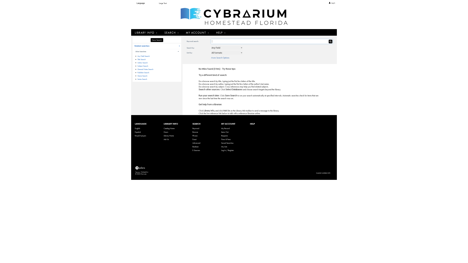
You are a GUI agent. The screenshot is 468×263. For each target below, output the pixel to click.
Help (252, 123)
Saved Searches (227, 143)
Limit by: (190, 53)
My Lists (224, 146)
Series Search (142, 79)
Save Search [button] (157, 40)
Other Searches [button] (140, 51)
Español (138, 132)
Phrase (195, 135)
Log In (333, 3)
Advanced (196, 143)
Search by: (191, 48)
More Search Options (220, 57)
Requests (224, 135)
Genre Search (142, 76)
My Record (225, 128)
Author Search (142, 62)
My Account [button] (196, 32)
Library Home (169, 135)
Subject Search (142, 66)
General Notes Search (145, 69)
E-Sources (196, 150)
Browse (195, 132)
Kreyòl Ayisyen (140, 135)
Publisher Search (143, 72)
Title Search (141, 59)
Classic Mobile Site (323, 173)
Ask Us (166, 139)
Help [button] (220, 32)
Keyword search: (193, 41)
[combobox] (227, 48)
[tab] (157, 46)
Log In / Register (227, 150)
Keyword (195, 128)
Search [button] (170, 32)
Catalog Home (169, 128)
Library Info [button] (145, 32)
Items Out (224, 132)
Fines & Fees (226, 139)
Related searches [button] (141, 46)
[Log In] (330, 3)
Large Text (163, 3)
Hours (166, 132)
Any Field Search (143, 56)
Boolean (195, 146)
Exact (194, 139)
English (137, 128)
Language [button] (140, 123)
